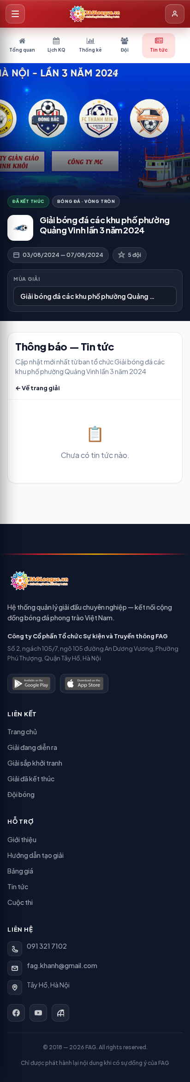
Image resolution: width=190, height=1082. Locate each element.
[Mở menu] (15, 14)
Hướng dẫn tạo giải (35, 855)
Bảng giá (20, 871)
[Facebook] (16, 1013)
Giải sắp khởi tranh (34, 763)
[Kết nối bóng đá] (60, 1013)
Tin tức (17, 886)
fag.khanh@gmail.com (62, 965)
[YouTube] (38, 1013)
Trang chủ (22, 731)
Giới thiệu (21, 839)
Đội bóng (21, 794)
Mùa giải (26, 279)
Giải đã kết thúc (30, 778)
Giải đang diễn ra (32, 747)
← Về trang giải (37, 388)
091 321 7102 (47, 946)
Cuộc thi (20, 902)
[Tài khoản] (174, 14)
